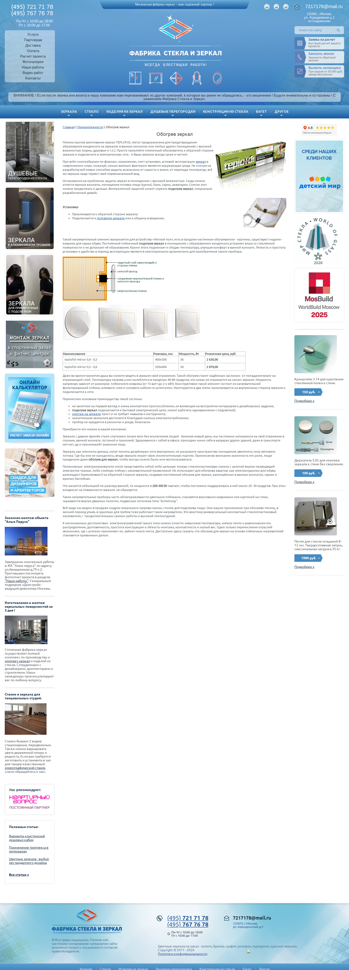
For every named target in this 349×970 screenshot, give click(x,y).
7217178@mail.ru (324, 6)
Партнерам (33, 40)
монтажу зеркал (17, 661)
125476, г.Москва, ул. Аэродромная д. (247, 925)
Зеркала (69, 111)
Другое (281, 111)
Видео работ (33, 73)
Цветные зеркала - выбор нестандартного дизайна (29, 861)
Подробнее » (304, 401)
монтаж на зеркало (86, 414)
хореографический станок (25, 768)
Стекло (92, 111)
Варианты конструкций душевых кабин (27, 838)
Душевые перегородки (172, 111)
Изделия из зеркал (124, 111)
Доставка (33, 45)
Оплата (33, 51)
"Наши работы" (16, 581)
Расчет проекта (33, 56)
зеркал (201, 161)
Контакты (33, 78)
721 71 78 (32, 6)
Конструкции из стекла (225, 111)
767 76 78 (32, 13)
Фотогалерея (33, 62)
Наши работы (33, 67)
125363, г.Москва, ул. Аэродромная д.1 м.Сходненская (319, 17)
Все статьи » (19, 875)
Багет (261, 111)
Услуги (32, 34)
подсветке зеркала (111, 218)
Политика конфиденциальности (182, 954)
